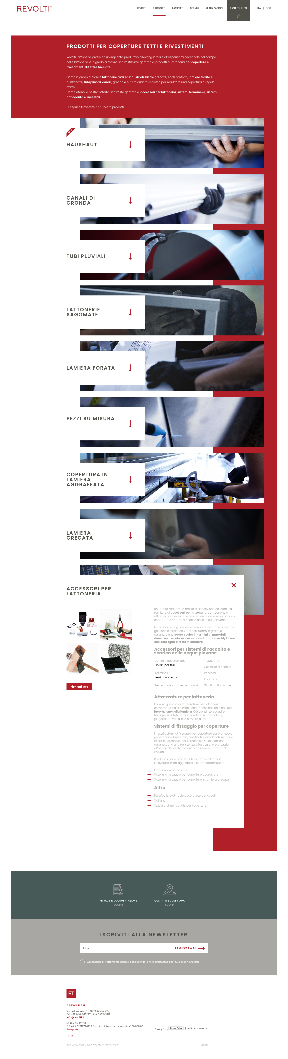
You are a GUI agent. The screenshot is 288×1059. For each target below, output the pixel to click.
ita (259, 8)
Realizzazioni (214, 8)
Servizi (194, 8)
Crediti (204, 1045)
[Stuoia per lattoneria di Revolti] (116, 659)
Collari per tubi (165, 665)
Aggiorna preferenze (197, 1028)
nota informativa (158, 962)
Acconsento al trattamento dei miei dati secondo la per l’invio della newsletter (143, 962)
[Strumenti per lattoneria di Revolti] (116, 625)
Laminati (178, 8)
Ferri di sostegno (166, 677)
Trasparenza (74, 1029)
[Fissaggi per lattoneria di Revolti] (82, 659)
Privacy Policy (161, 1029)
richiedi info (79, 687)
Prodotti (159, 8)
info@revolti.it (75, 1017)
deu (268, 8)
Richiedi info (238, 8)
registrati (185, 948)
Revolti (141, 8)
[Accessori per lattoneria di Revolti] (82, 625)
